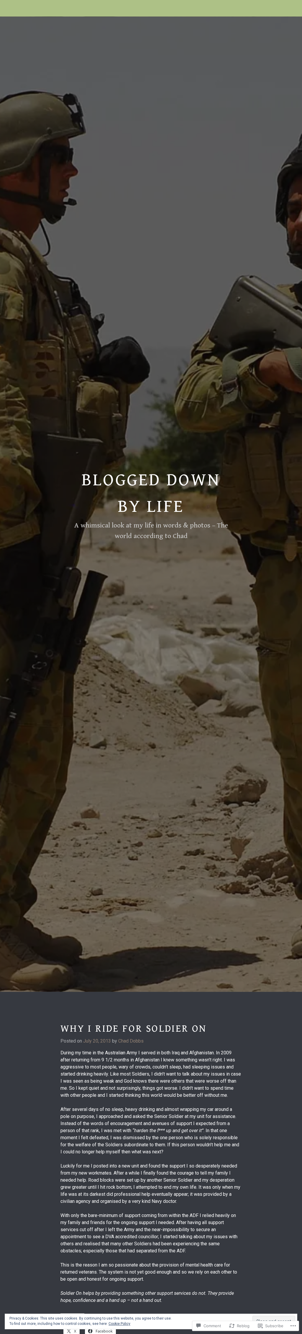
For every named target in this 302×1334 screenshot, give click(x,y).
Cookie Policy (119, 1324)
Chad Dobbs (131, 1041)
